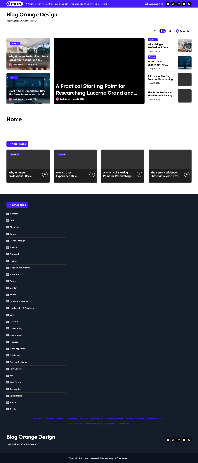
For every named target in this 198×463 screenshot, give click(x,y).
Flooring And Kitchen (20, 267)
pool (12, 375)
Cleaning (14, 227)
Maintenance (16, 335)
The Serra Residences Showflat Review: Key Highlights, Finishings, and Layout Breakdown (161, 97)
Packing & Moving (18, 362)
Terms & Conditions (135, 418)
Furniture (14, 274)
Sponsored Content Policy (117, 423)
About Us (84, 418)
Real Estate (15, 382)
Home (60, 418)
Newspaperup (106, 458)
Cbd (12, 220)
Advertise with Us (114, 418)
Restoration (15, 389)
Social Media (16, 395)
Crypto (13, 234)
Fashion (13, 247)
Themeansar (123, 458)
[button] (142, 71)
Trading (13, 409)
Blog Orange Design (31, 14)
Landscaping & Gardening (22, 308)
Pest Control (16, 368)
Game (13, 281)
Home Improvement (19, 301)
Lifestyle (14, 321)
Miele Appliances (18, 348)
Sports (13, 402)
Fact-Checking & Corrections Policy (85, 423)
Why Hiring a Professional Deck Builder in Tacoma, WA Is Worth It (28, 60)
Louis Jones (18, 64)
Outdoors (14, 355)
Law (12, 314)
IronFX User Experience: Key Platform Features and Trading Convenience (28, 94)
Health (13, 294)
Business (14, 213)
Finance (14, 78)
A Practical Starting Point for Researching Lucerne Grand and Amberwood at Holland (95, 93)
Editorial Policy (154, 418)
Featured (15, 43)
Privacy (37, 418)
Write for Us (97, 418)
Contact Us (71, 418)
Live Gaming (16, 328)
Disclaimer (49, 418)
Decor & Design (17, 240)
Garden (13, 287)
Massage (14, 341)
